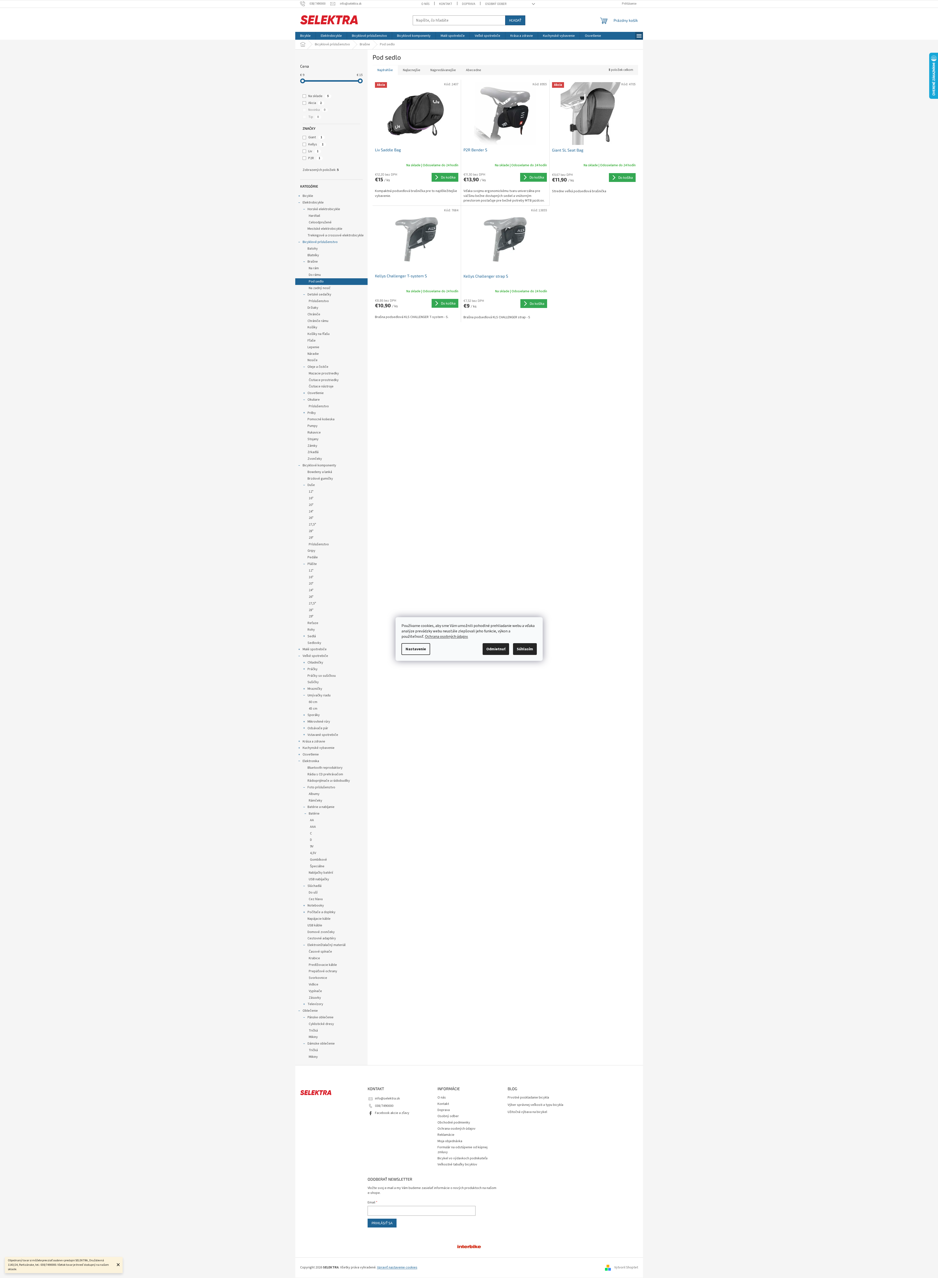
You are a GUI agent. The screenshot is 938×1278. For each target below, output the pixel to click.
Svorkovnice (318, 977)
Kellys (315, 144)
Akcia (315, 103)
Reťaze (313, 623)
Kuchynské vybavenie (318, 747)
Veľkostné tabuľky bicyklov (457, 1164)
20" (311, 504)
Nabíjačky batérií (321, 872)
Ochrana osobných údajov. (446, 636)
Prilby (312, 412)
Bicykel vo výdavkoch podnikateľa (462, 1158)
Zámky (312, 445)
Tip (313, 117)
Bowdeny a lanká (320, 472)
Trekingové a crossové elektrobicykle (336, 235)
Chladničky (315, 662)
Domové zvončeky (321, 932)
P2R (314, 158)
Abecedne (473, 70)
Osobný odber (496, 4)
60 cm (313, 702)
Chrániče (314, 314)
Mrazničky (315, 688)
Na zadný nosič (320, 288)
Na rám (314, 268)
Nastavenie (416, 649)
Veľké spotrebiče (315, 655)
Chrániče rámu (318, 321)
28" (311, 531)
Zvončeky (315, 458)
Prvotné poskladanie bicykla (528, 1097)
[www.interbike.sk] (469, 1246)
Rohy (311, 629)
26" (311, 517)
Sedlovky (314, 642)
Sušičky (313, 682)
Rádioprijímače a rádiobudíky (329, 780)
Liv (313, 151)
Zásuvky (315, 997)
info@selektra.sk (387, 1098)
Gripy (311, 550)
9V (311, 846)
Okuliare (314, 399)
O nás (425, 4)
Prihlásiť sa (382, 1223)
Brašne (313, 261)
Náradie (313, 353)
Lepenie (313, 347)
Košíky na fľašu (319, 334)
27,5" (312, 524)
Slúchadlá (314, 885)
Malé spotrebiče (315, 649)
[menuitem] (305, 36)
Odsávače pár (318, 728)
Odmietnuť (495, 649)
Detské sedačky (319, 294)
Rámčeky (315, 800)
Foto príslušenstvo (321, 787)
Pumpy (313, 425)
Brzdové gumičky (320, 478)
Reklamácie (445, 1134)
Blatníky (313, 255)
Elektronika (311, 761)
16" (311, 498)
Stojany (313, 439)
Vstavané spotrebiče (323, 734)
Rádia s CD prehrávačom (325, 774)
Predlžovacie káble (323, 964)
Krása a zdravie (314, 741)
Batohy (313, 248)
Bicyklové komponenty (319, 465)
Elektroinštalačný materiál (327, 945)
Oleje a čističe (318, 366)
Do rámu (315, 274)
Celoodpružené (320, 222)
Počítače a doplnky (321, 912)
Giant (315, 137)
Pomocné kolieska (321, 419)
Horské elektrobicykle (324, 209)
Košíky (312, 327)
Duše (311, 485)
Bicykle (308, 195)
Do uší (313, 892)
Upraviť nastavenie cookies (397, 1267)
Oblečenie (310, 1010)
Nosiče (313, 360)
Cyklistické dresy (321, 1024)
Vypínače (315, 991)
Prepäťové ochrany (323, 971)
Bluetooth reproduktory (325, 767)
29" (311, 537)
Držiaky (313, 307)
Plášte (312, 564)
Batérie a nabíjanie (321, 807)
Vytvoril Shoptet (626, 1267)
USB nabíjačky (319, 879)
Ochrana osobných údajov (456, 1128)
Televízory (315, 1004)
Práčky (313, 669)
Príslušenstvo (319, 301)
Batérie (314, 813)
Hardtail (314, 215)
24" (311, 511)
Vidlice (313, 984)
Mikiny (313, 1037)
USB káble (315, 925)
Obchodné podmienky (453, 1122)
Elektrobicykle (313, 202)
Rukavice (314, 432)
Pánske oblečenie (321, 1017)
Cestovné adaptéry (322, 938)
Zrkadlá (313, 452)
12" (311, 491)
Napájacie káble (319, 918)
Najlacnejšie (411, 70)
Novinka (316, 109)
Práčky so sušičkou (322, 675)
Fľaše (312, 340)
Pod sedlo (316, 281)
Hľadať (515, 20)
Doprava (468, 4)
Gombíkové (318, 859)
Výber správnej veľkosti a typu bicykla (535, 1105)
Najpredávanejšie (443, 70)
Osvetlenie (316, 393)
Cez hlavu (316, 899)
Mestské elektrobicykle (325, 228)
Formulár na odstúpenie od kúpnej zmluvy (462, 1149)
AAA (313, 826)
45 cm (313, 708)
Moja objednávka (449, 1141)
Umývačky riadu (319, 695)
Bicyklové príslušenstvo (320, 242)
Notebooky (316, 905)
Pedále (313, 557)
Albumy (314, 794)
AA (312, 820)
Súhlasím (525, 649)
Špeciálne (317, 866)
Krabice (314, 958)
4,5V (313, 853)
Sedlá (312, 636)
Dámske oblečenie (321, 1043)
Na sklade (318, 96)
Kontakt (445, 4)
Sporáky (314, 715)
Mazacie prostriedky (324, 373)
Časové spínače (320, 951)
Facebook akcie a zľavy (392, 1113)
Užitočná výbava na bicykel (527, 1112)
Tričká (313, 1030)
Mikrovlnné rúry (319, 721)
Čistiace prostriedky (324, 380)
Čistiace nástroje (321, 386)
